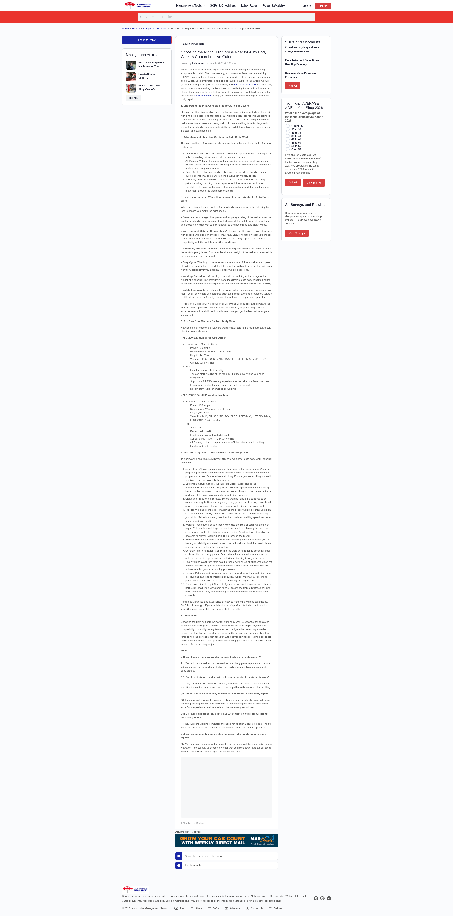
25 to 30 (296, 129)
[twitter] (329, 898)
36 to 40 (296, 136)
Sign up (323, 5)
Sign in (307, 5)
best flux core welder (245, 84)
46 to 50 (296, 142)
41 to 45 (296, 139)
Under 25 (297, 125)
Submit (293, 182)
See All (293, 85)
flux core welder (202, 95)
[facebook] (316, 898)
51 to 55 (296, 145)
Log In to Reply (147, 39)
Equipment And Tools (193, 43)
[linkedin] (322, 898)
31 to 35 (296, 132)
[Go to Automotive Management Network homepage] (138, 5)
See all (133, 98)
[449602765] (226, 844)
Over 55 (296, 149)
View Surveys (297, 233)
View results (314, 182)
